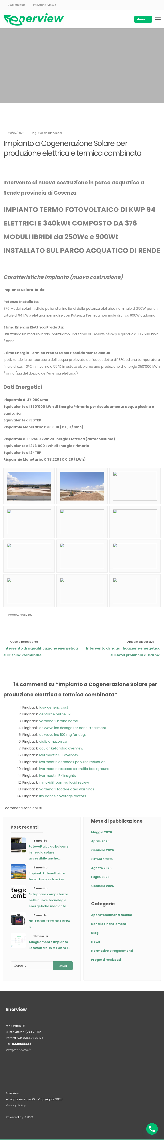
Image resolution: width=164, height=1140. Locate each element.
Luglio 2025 (100, 877)
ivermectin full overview (59, 755)
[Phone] (152, 1129)
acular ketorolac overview (61, 748)
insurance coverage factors (62, 796)
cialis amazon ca (53, 741)
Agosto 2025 (101, 868)
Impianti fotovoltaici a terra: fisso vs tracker (47, 876)
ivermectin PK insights (57, 775)
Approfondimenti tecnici (111, 915)
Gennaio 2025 (102, 886)
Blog (94, 933)
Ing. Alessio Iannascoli (47, 133)
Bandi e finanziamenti (109, 924)
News (95, 942)
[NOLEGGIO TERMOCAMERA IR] (18, 919)
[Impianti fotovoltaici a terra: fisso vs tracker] (18, 871)
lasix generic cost (53, 707)
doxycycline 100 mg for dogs (62, 734)
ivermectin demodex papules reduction (72, 762)
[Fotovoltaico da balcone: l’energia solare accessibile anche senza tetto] (18, 845)
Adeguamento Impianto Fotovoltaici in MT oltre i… (49, 945)
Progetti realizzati (20, 615)
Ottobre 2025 (102, 859)
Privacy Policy (16, 1105)
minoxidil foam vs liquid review (64, 782)
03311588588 (16, 5)
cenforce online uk (54, 714)
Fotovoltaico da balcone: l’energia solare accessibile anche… (49, 852)
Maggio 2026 (101, 832)
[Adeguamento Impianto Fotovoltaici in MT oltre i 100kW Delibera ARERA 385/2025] (18, 940)
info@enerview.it (44, 5)
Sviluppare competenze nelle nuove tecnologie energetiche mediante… (49, 900)
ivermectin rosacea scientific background (74, 768)
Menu (140, 19)
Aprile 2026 (100, 841)
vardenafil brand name (58, 721)
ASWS (28, 1117)
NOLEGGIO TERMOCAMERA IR (49, 924)
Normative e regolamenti (112, 951)
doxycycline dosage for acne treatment (72, 727)
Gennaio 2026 (102, 850)
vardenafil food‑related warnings (66, 789)
